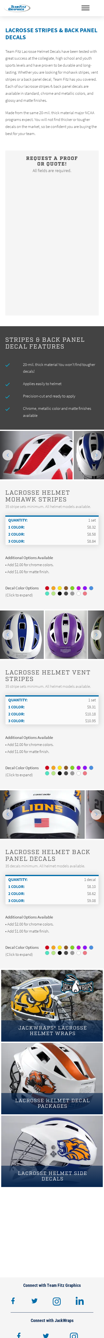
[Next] (96, 455)
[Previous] (7, 455)
